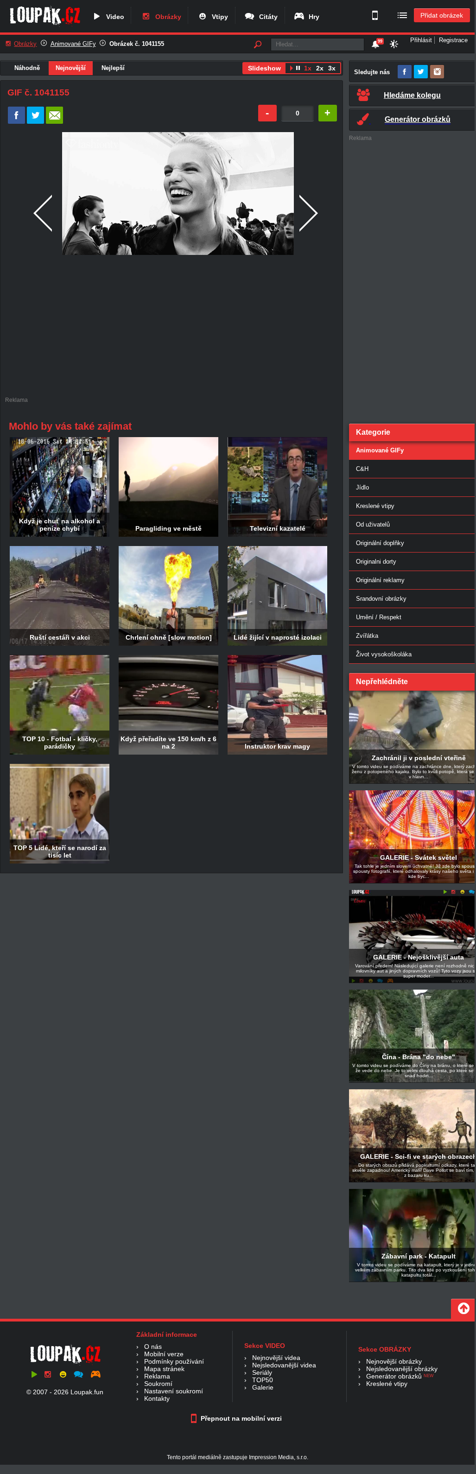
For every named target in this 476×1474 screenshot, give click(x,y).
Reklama (157, 1376)
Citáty (266, 16)
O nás (153, 1346)
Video (113, 16)
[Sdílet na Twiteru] (35, 121)
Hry (312, 16)
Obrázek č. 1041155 (136, 43)
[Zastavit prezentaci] (298, 69)
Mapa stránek (164, 1368)
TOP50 (262, 1380)
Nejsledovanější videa (284, 1365)
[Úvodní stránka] (44, 26)
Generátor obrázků (394, 1376)
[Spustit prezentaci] (291, 69)
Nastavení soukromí (173, 1391)
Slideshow (264, 68)
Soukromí (158, 1383)
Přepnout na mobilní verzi (240, 1418)
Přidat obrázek (441, 15)
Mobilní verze (164, 1354)
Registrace (453, 40)
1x (307, 68)
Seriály (262, 1372)
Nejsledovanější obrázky (402, 1368)
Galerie (262, 1387)
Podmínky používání (174, 1361)
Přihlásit (421, 40)
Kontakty (157, 1398)
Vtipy (218, 16)
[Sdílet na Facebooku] (16, 121)
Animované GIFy (73, 43)
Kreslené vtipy (386, 1383)
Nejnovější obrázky (394, 1361)
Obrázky (166, 16)
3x (332, 68)
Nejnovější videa (276, 1357)
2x (320, 68)
